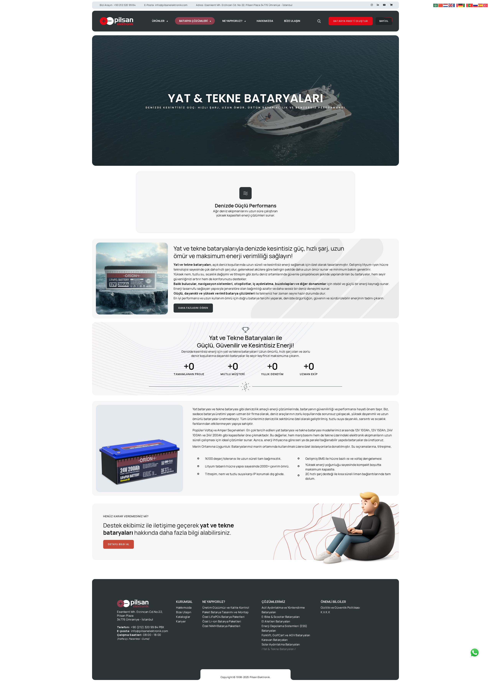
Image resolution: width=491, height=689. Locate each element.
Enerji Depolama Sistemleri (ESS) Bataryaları (284, 628)
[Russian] (475, 5)
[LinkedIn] (378, 5)
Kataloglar (183, 617)
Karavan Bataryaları (275, 640)
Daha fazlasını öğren (193, 307)
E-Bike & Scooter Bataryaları (281, 617)
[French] (455, 5)
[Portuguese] (470, 5)
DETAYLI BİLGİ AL (118, 544)
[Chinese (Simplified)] (440, 5)
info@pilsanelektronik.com (171, 5)
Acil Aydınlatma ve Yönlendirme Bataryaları (283, 610)
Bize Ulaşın (183, 612)
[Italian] (465, 5)
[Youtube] (384, 5)
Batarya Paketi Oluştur (350, 21)
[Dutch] (445, 5)
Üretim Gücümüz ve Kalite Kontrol (225, 608)
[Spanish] (480, 5)
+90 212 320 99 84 (125, 5)
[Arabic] (435, 5)
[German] (460, 5)
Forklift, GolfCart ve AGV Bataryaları (286, 635)
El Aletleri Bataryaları (276, 621)
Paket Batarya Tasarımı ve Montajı (225, 612)
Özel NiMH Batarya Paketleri (221, 626)
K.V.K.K (325, 612)
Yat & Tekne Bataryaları (278, 649)
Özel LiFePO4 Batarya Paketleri (223, 617)
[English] (450, 5)
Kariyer (181, 621)
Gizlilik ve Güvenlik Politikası (340, 608)
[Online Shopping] (391, 5)
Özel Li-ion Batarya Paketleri (221, 621)
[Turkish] (485, 5)
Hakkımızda (183, 608)
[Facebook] (372, 5)
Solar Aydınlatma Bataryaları (281, 644)
